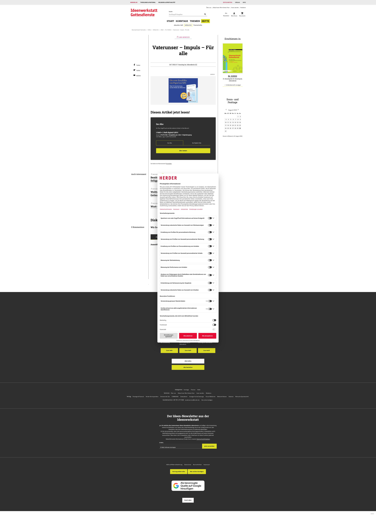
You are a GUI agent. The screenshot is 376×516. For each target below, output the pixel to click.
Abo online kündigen (206, 400)
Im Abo (169, 143)
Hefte (205, 21)
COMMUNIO (175, 396)
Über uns (208, 7)
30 (240, 128)
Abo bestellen (188, 367)
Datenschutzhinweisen (203, 439)
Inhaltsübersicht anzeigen (233, 85)
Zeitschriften (227, 2)
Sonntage (182, 21)
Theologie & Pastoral (147, 2)
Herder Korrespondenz (152, 396)
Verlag (237, 2)
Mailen (138, 76)
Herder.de (133, 2)
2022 (162, 30)
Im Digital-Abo (196, 143)
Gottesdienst (183, 396)
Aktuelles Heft (178, 25)
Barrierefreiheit (197, 464)
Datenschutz (187, 464)
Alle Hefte (188, 361)
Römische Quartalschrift (242, 396)
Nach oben (188, 500)
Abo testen (183, 151)
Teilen (138, 65)
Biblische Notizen (222, 396)
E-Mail (161, 442)
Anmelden (169, 163)
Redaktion (243, 7)
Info (244, 2)
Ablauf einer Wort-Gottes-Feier (221, 7)
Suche (170, 11)
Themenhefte (197, 25)
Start (170, 21)
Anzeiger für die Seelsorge (196, 396)
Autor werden (235, 7)
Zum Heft (169, 350)
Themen (195, 21)
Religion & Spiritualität (166, 2)
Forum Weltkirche (210, 396)
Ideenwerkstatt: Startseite (139, 30)
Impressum (207, 464)
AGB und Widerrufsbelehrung (174, 464)
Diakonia (231, 396)
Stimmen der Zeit (165, 396)
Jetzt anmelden (209, 446)
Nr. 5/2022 (168, 30)
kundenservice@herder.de (192, 400)
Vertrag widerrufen (178, 471)
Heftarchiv (188, 25)
